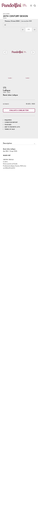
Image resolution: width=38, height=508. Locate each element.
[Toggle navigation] (31, 5)
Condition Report (11, 122)
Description (7, 143)
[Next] (34, 30)
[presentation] (5, 52)
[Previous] (23, 30)
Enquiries (8, 120)
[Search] (34, 5)
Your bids (8, 124)
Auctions (6, 13)
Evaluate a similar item (19, 110)
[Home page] (14, 5)
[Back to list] (15, 25)
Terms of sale (10, 129)
